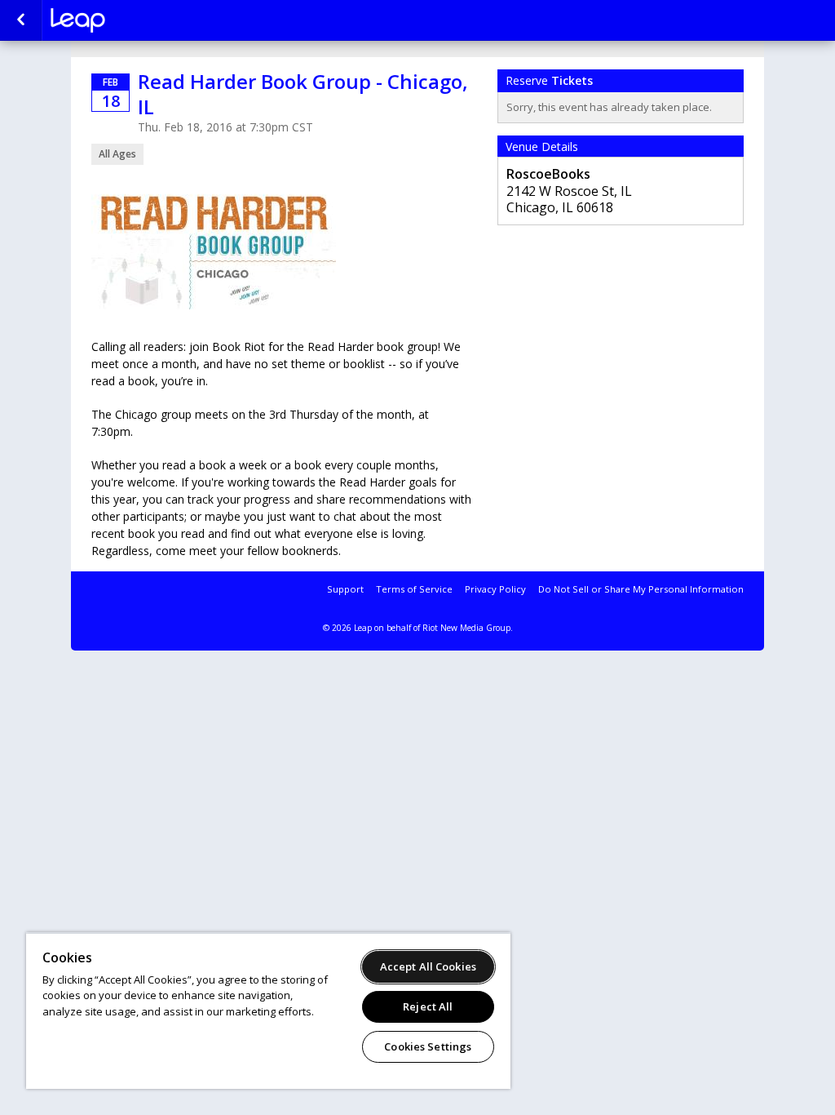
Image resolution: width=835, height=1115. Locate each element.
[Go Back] (21, 20)
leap (132, 20)
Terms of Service (414, 589)
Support (345, 589)
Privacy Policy (495, 589)
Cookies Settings (427, 1046)
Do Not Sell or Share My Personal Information (641, 589)
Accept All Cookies (428, 966)
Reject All (428, 1006)
